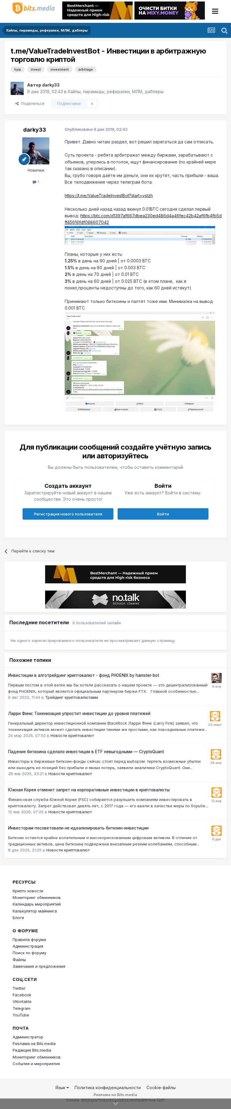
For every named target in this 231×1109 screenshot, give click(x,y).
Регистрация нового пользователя (68, 514)
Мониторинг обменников (37, 897)
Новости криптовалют (72, 735)
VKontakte (22, 1001)
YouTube (21, 1015)
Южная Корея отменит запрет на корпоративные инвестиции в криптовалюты (89, 789)
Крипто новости (28, 890)
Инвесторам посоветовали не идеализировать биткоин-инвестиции (78, 828)
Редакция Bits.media (32, 1050)
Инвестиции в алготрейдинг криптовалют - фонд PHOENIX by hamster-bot (83, 675)
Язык (60, 1087)
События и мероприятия (36, 1063)
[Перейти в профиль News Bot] (215, 716)
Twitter (19, 988)
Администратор (28, 1036)
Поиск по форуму (29, 952)
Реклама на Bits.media (34, 1043)
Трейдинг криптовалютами (71, 697)
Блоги (18, 917)
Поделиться (31, 103)
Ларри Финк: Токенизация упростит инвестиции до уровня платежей (79, 713)
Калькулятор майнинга (35, 911)
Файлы (19, 959)
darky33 (51, 84)
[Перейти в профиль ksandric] (216, 678)
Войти (163, 514)
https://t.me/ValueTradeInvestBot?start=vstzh (109, 195)
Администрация (28, 946)
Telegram (21, 1008)
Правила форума (29, 939)
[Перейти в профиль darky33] (17, 88)
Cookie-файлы (161, 1087)
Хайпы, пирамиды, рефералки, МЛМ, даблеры (116, 91)
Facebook (22, 994)
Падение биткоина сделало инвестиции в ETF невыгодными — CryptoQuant (86, 751)
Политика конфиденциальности (108, 1087)
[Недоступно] (140, 234)
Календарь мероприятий (37, 904)
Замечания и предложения (39, 966)
